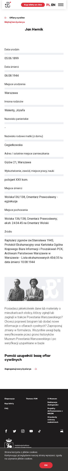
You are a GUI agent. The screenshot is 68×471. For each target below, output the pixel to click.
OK (46, 465)
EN (53, 5)
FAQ (6, 408)
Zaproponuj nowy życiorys (18, 368)
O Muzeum (52, 398)
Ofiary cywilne (16, 17)
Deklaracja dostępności (53, 403)
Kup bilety (9, 403)
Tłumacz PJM (32, 398)
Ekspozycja (10, 398)
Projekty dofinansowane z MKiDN (55, 411)
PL (48, 5)
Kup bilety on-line (33, 4)
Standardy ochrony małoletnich (53, 419)
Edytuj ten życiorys (14, 22)
